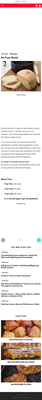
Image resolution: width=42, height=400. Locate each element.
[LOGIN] (40, 5)
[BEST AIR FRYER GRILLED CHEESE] (21, 351)
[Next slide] (39, 240)
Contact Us (26, 397)
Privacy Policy (16, 397)
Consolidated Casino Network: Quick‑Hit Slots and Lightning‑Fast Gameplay (19, 256)
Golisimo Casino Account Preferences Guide (20, 304)
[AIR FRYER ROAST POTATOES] (21, 329)
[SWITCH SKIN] (36, 5)
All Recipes (5, 252)
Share (3, 63)
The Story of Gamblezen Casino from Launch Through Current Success (21, 285)
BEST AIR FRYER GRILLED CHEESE (21, 362)
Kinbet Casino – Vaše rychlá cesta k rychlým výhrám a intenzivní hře (20, 295)
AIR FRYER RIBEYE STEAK (21, 385)
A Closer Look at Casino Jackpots (15, 276)
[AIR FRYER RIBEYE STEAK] (21, 374)
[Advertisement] (21, 28)
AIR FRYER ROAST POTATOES (21, 340)
